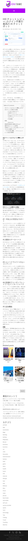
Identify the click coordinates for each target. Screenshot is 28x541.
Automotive (6, 430)
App (4, 427)
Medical (5, 486)
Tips (4, 515)
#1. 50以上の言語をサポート (13, 111)
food (4, 461)
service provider (7, 505)
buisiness (5, 444)
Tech (20, 29)
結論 (6, 120)
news (4, 493)
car (3, 449)
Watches (5, 525)
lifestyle (5, 478)
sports (4, 508)
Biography (5, 439)
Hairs (4, 466)
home (4, 471)
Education (5, 454)
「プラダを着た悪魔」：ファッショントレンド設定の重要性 (14, 131)
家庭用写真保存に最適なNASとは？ (13, 124)
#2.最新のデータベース (12, 113)
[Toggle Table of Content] (22, 105)
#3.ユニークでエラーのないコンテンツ (15, 114)
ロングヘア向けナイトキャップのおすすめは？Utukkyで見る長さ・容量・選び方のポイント (14, 405)
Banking (5, 434)
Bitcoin (4, 442)
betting (5, 437)
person (4, 495)
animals (5, 425)
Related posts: (11, 122)
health (4, 469)
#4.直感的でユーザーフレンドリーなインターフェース (15, 116)
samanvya (7, 29)
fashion (5, 459)
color (4, 451)
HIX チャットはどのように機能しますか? (14, 108)
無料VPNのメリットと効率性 (11, 126)
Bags (4, 432)
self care (5, 503)
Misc (4, 488)
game (4, 464)
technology (5, 512)
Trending (5, 522)
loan (4, 481)
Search (22, 391)
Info (4, 473)
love (4, 483)
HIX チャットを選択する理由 (11, 109)
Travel (4, 520)
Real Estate (6, 498)
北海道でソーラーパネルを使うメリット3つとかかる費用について (14, 128)
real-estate (5, 500)
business (5, 447)
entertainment (6, 456)
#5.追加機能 (10, 119)
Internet (5, 476)
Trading (5, 517)
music (4, 490)
